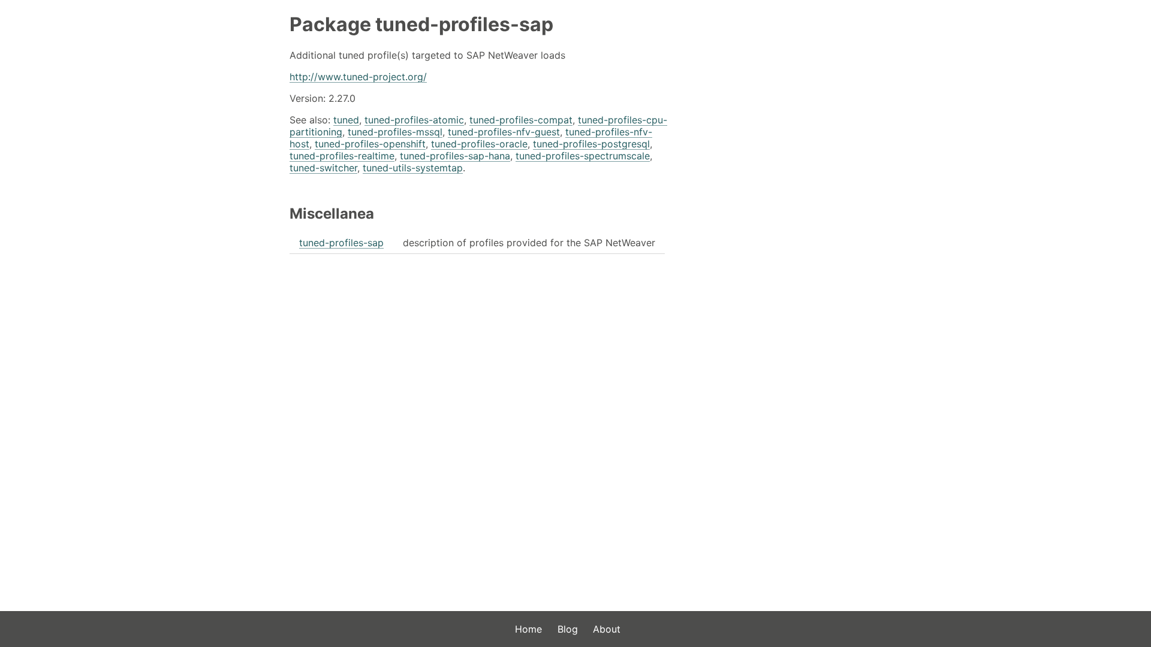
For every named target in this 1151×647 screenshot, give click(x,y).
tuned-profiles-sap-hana (455, 156)
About (606, 629)
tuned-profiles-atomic (414, 120)
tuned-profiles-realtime (342, 156)
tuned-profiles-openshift (370, 144)
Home (528, 629)
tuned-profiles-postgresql (591, 144)
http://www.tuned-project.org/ (358, 77)
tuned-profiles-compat (521, 120)
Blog (568, 629)
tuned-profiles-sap (341, 243)
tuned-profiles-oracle (479, 144)
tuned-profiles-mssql (395, 132)
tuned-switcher (323, 168)
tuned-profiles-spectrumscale (583, 156)
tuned (346, 120)
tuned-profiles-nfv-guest (504, 132)
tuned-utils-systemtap (413, 168)
